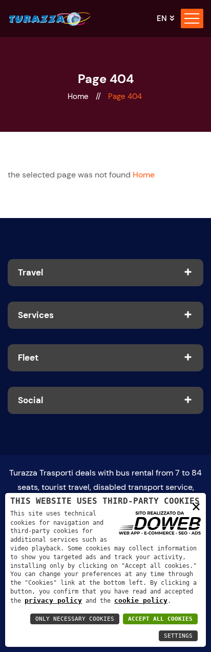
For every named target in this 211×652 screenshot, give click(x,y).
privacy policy (53, 600)
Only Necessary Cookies (74, 619)
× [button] (196, 506)
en (162, 18)
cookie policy (140, 600)
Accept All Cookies (160, 619)
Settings (178, 636)
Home (79, 96)
